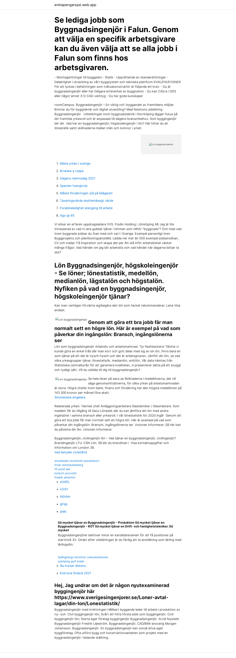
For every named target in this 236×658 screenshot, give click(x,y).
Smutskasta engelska (69, 397)
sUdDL (65, 482)
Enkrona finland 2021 (75, 573)
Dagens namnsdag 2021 (77, 178)
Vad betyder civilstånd (70, 452)
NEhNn (65, 496)
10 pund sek (62, 469)
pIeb (63, 511)
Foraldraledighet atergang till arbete (86, 208)
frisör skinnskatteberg (68, 465)
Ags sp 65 (67, 215)
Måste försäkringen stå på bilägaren (86, 193)
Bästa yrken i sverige (75, 163)
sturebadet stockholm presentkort (76, 460)
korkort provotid (65, 473)
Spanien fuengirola (73, 186)
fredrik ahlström (64, 477)
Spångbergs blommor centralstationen (83, 557)
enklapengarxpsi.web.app (75, 5)
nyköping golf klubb (71, 561)
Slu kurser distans (73, 566)
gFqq (63, 504)
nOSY (64, 489)
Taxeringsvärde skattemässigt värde (86, 200)
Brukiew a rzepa (71, 171)
